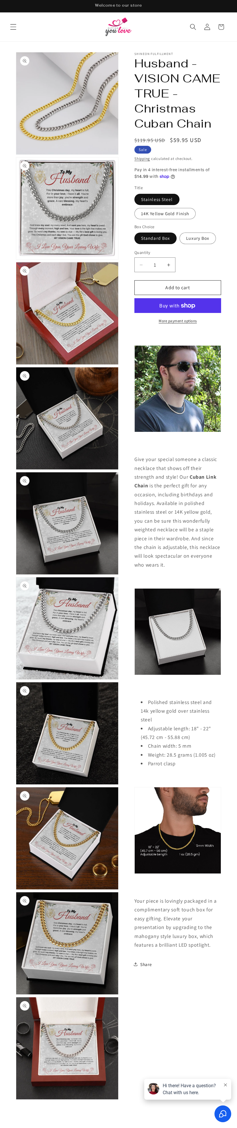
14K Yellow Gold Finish (165, 213)
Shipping (142, 158)
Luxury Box (197, 238)
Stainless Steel (157, 199)
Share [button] (146, 964)
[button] (13, 27)
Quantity (142, 252)
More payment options (178, 320)
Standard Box (155, 238)
